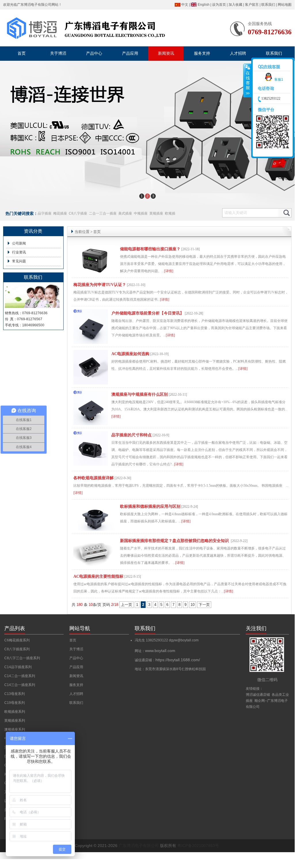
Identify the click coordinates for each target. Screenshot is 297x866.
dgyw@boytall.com (184, 640)
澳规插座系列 (14, 729)
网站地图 (285, 5)
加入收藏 (235, 5)
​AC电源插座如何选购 (130, 354)
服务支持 (76, 685)
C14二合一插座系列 (19, 676)
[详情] (168, 271)
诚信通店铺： (167, 660)
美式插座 (125, 213)
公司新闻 (19, 243)
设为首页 (219, 5)
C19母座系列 (14, 703)
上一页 (126, 604)
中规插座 (141, 213)
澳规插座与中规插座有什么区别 (139, 394)
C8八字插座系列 (17, 649)
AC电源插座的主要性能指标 (98, 576)
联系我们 (268, 5)
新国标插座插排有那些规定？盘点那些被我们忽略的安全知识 (175, 541)
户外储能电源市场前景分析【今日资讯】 (147, 313)
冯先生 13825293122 (152, 640)
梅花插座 (60, 213)
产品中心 (76, 658)
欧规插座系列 (14, 712)
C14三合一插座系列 (19, 685)
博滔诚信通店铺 (258, 695)
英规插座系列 (14, 721)
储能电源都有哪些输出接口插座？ (150, 249)
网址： (155, 651)
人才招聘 (76, 694)
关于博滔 (76, 649)
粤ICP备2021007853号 (198, 845)
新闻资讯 (76, 676)
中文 (184, 5)
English (204, 5)
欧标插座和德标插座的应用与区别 (150, 506)
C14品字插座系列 (18, 667)
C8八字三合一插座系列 (22, 658)
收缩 (247, 80)
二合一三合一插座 (103, 213)
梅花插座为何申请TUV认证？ (99, 285)
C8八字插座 (78, 213)
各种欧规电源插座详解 (93, 478)
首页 (97, 232)
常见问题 (19, 261)
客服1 (278, 79)
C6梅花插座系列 (17, 640)
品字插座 (45, 213)
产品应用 (76, 667)
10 (193, 604)
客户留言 (252, 5)
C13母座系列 (14, 694)
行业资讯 (19, 252)
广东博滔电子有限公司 (34, 5)
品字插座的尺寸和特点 (131, 435)
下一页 (204, 604)
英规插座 (156, 213)
